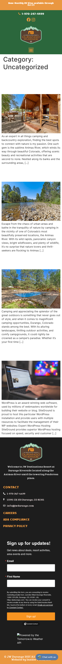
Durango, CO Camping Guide (29, 261)
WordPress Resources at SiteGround (31, 352)
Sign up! (31, 616)
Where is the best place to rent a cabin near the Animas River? (30, 82)
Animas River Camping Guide (29, 173)
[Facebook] (28, 19)
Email (10, 561)
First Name (13, 576)
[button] (31, 50)
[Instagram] (33, 19)
